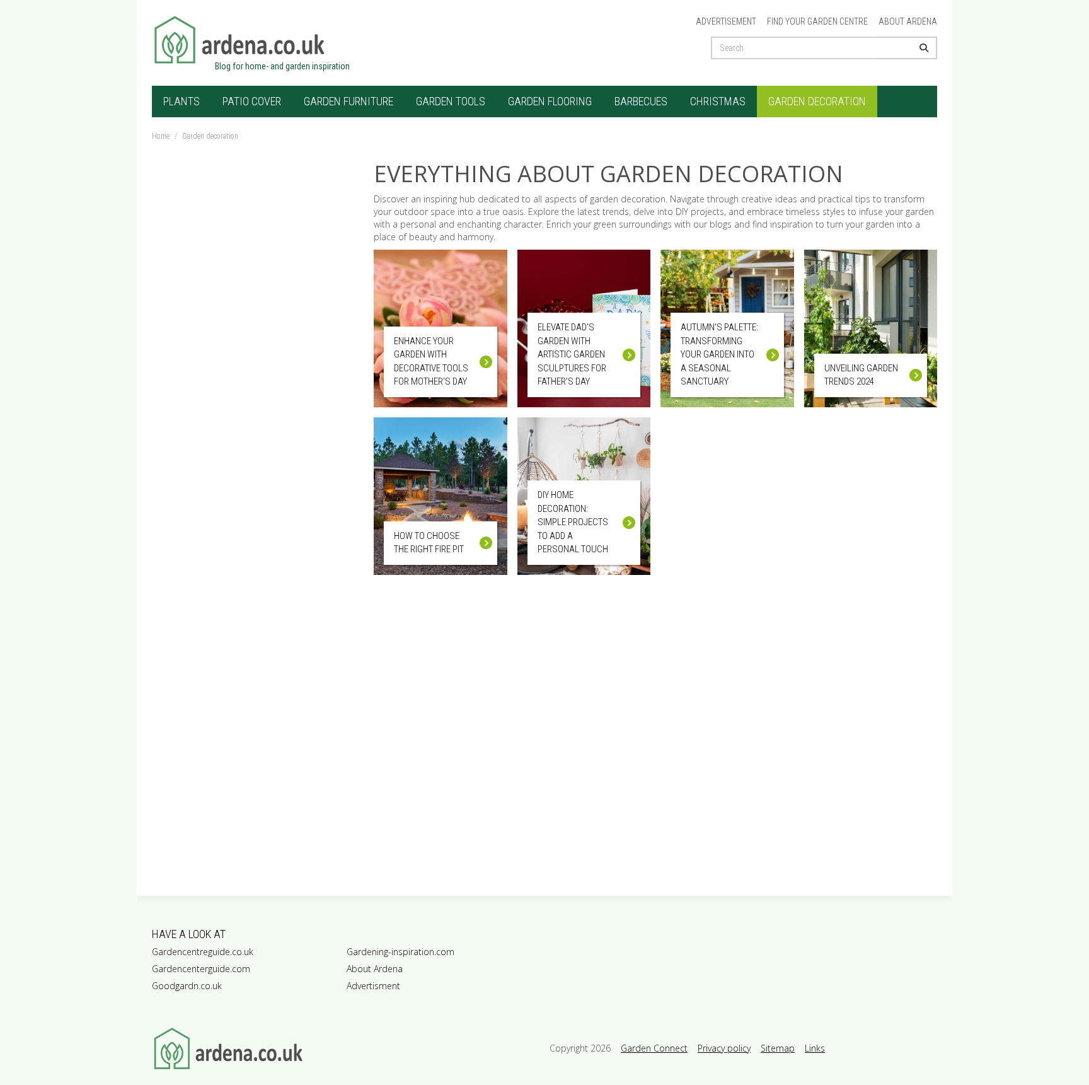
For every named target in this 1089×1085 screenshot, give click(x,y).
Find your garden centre (817, 21)
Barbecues (640, 101)
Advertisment (373, 986)
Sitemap (778, 1048)
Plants (181, 101)
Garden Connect (654, 1048)
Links (815, 1048)
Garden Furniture (348, 101)
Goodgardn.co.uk (187, 986)
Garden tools (450, 101)
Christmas (718, 101)
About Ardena (908, 21)
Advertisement (726, 21)
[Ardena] (313, 39)
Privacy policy (724, 1048)
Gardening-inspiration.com (400, 952)
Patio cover (251, 101)
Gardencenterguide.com (201, 969)
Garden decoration (817, 101)
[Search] (908, 48)
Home (161, 136)
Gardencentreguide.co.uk (202, 952)
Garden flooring (550, 101)
